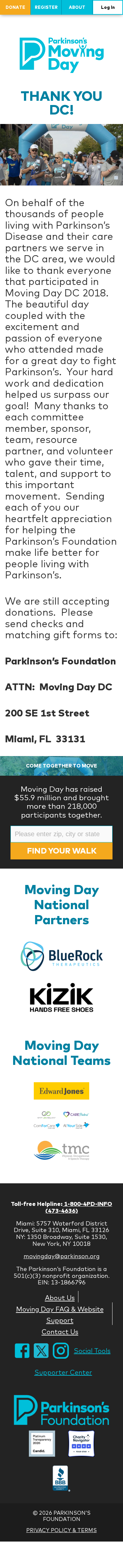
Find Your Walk (61, 851)
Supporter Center (63, 1372)
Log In (108, 7)
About (77, 7)
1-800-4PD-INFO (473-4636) (79, 1207)
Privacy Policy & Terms (61, 1530)
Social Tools (92, 1351)
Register (46, 7)
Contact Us (60, 1331)
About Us (60, 1297)
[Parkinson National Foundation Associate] (42, 1444)
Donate (15, 7)
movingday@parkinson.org (62, 1256)
